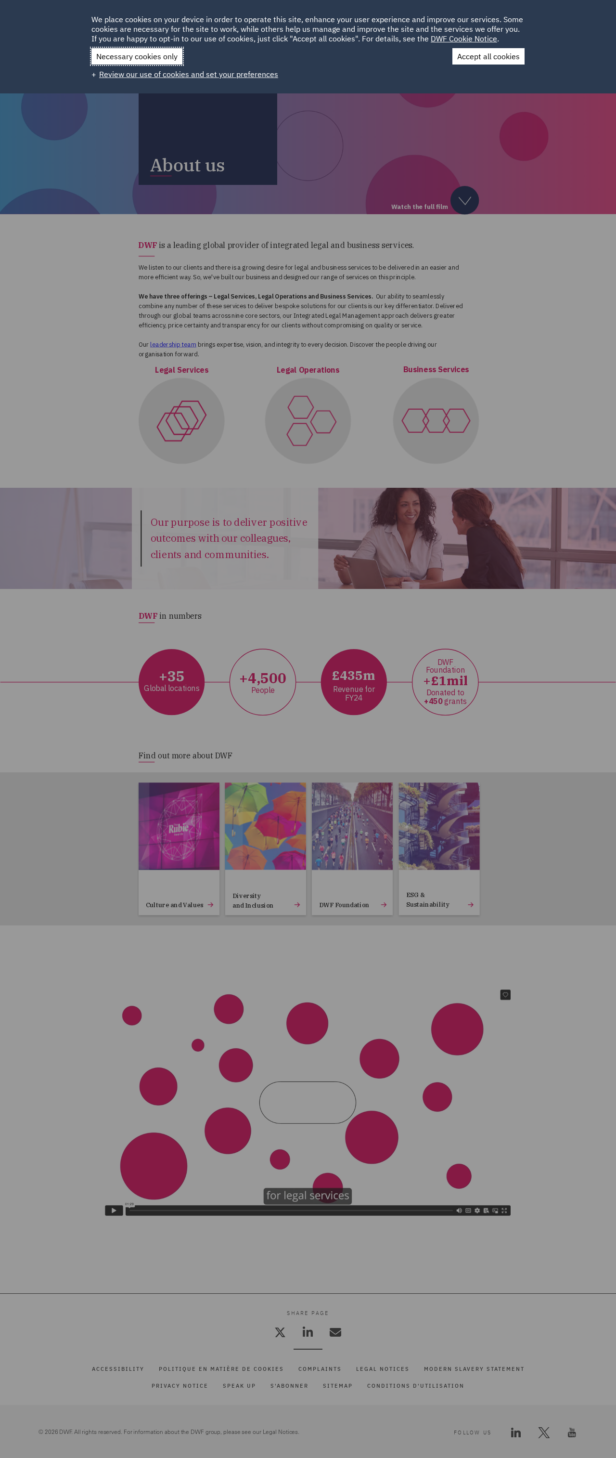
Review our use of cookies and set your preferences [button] (188, 74)
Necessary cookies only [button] (137, 56)
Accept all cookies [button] (488, 56)
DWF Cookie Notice (464, 38)
